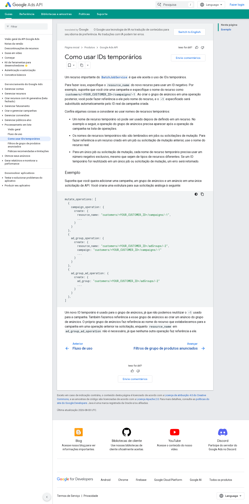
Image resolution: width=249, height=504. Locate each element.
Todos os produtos (220, 479)
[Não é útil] (202, 47)
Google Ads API (109, 47)
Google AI (196, 479)
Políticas (84, 14)
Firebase (141, 479)
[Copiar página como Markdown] (81, 65)
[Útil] (197, 47)
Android (105, 479)
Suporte (102, 14)
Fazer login (237, 4)
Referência (26, 14)
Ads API (35, 4)
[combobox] (174, 4)
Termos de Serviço (68, 495)
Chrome (123, 479)
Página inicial (72, 47)
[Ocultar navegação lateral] (47, 497)
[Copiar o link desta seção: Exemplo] (84, 173)
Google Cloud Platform (168, 479)
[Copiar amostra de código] (202, 194)
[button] (25, 53)
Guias (8, 14)
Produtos (89, 47)
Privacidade (91, 495)
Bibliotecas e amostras (56, 14)
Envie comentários (188, 58)
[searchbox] (26, 26)
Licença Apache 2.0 (148, 399)
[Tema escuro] (196, 194)
